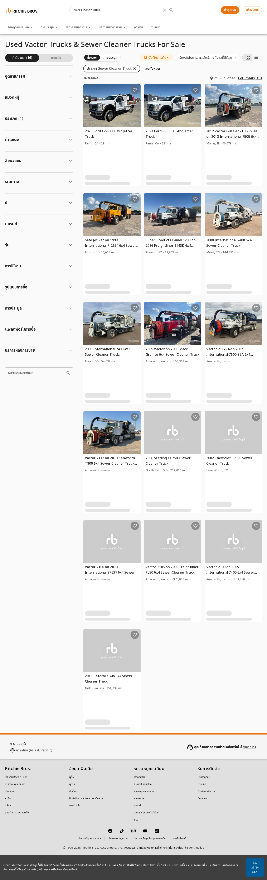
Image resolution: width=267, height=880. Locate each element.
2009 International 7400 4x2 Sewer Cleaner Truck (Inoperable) (107, 354)
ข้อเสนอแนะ (203, 798)
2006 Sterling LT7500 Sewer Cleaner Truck (168, 461)
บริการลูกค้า (204, 777)
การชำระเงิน (75, 806)
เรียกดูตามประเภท (18, 27)
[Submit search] (171, 10)
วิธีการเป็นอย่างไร (76, 27)
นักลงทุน (9, 791)
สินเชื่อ (72, 791)
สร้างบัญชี (252, 10)
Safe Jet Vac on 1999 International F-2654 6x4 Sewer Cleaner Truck (110, 245)
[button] (156, 57)
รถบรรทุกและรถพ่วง (144, 791)
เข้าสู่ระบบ (230, 10)
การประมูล (47, 27)
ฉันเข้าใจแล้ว (255, 867)
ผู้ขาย (72, 784)
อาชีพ (8, 798)
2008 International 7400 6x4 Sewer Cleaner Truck (229, 243)
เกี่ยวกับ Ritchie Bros (16, 777)
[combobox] (208, 57)
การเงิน (138, 27)
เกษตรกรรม (139, 798)
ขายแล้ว (56, 57)
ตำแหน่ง (155, 27)
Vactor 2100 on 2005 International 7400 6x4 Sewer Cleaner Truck (230, 572)
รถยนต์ (137, 806)
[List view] (257, 57)
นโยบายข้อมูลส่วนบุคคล (89, 839)
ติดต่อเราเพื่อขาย (206, 791)
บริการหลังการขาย (110, 27)
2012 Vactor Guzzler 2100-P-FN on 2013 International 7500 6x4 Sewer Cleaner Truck (231, 136)
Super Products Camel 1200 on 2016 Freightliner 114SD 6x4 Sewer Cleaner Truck (171, 245)
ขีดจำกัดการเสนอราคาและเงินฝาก (86, 798)
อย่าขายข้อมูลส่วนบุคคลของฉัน (150, 839)
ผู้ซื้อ (71, 777)
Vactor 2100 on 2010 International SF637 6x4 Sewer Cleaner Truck (110, 572)
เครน (136, 820)
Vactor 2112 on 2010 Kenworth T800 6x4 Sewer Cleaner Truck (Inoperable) (110, 463)
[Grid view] (247, 57)
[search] (68, 373)
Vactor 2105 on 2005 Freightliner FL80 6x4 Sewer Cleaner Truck (172, 570)
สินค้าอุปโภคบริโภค (143, 784)
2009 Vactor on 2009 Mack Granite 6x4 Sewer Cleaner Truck (172, 352)
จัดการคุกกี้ (9, 869)
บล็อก (8, 806)
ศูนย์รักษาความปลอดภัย (17, 813)
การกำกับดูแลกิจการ (15, 784)
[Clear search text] (164, 10)
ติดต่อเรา (249, 747)
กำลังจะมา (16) (22, 57)
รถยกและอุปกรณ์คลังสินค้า (147, 813)
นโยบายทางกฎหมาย (118, 839)
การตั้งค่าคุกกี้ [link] (179, 839)
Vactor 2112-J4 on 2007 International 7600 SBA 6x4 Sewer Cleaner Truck (228, 354)
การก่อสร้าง (139, 777)
